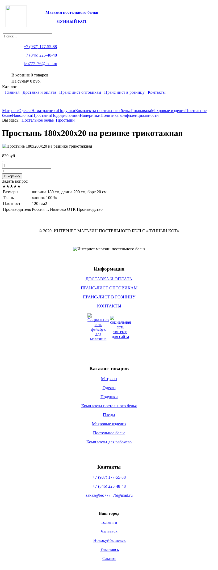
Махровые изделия (168, 110)
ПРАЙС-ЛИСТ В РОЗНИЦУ (109, 297)
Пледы (109, 415)
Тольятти (109, 522)
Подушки (66, 110)
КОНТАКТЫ (109, 306)
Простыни (41, 115)
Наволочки (22, 115)
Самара (109, 558)
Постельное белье (38, 120)
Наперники (90, 115)
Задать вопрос (15, 181)
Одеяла (24, 110)
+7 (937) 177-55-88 (109, 477)
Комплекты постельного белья (103, 110)
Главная (12, 92)
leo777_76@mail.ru (40, 63)
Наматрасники (44, 110)
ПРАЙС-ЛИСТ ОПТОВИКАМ (109, 288)
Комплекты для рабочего (109, 442)
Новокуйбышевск (109, 540)
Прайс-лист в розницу (124, 92)
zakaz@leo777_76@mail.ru (109, 495)
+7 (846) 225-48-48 (109, 486)
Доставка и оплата (39, 92)
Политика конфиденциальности (129, 115)
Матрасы (10, 110)
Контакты (157, 92)
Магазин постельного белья (71, 12)
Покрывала (141, 110)
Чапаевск (109, 531)
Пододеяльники (65, 115)
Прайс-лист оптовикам (80, 92)
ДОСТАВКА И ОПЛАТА (109, 279)
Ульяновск (109, 549)
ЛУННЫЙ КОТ (72, 21)
